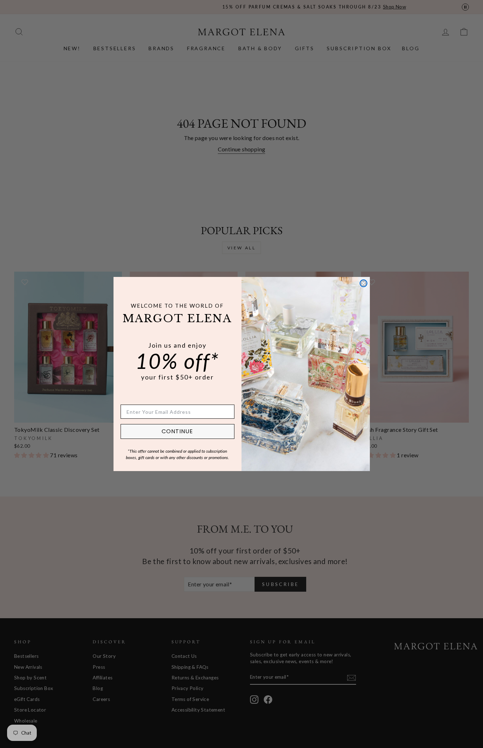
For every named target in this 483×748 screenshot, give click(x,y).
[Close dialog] (363, 283)
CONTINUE (177, 431)
